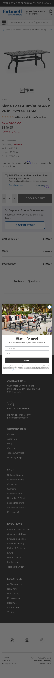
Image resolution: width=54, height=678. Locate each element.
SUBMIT (27, 360)
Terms (19, 370)
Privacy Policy (12, 370)
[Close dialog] (49, 307)
